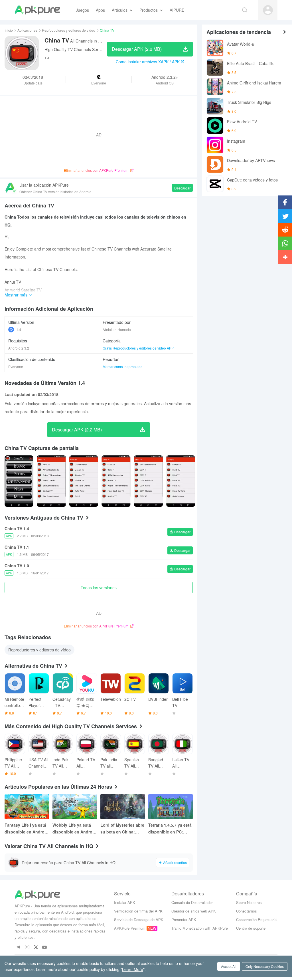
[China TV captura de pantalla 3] (116, 481)
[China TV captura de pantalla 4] (148, 481)
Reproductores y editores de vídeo (68, 30)
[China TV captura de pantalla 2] (83, 481)
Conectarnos (246, 911)
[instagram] (27, 947)
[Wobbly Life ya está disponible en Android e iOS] (74, 806)
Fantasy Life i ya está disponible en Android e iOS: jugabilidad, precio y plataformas (26, 828)
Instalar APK (124, 902)
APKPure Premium (129, 928)
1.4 (18, 329)
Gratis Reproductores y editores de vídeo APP (138, 348)
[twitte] (35, 947)
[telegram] (18, 947)
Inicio (9, 30)
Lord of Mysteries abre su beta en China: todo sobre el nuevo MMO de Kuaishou (122, 828)
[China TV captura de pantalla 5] (180, 481)
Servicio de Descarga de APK (138, 919)
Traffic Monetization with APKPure (199, 928)
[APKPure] (37, 10)
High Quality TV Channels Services (76, 49)
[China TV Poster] (19, 481)
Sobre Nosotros (249, 902)
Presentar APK (183, 919)
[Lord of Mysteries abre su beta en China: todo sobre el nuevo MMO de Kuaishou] (122, 806)
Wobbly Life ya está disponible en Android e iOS (74, 828)
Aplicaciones (27, 30)
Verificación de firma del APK (138, 911)
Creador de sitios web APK (193, 911)
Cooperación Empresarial (256, 919)
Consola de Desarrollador (192, 902)
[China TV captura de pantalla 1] (51, 481)
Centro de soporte (250, 928)
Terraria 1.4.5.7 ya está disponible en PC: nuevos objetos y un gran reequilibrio (170, 828)
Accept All (228, 966)
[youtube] (44, 947)
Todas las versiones (99, 587)
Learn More (132, 969)
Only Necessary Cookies (265, 966)
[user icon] (268, 10)
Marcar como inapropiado (123, 366)
